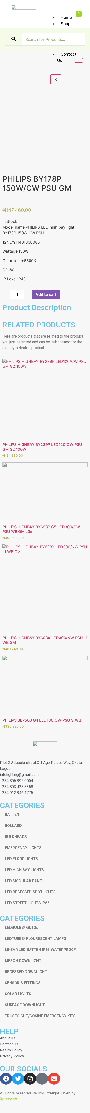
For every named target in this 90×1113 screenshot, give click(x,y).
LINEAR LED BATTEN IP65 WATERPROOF (40, 949)
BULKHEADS (16, 836)
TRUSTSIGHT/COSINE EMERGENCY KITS (40, 1016)
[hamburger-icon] (55, 12)
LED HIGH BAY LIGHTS (24, 870)
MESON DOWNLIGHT (23, 960)
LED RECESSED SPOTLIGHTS (30, 892)
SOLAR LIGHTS (18, 994)
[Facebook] (6, 1079)
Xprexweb (8, 1099)
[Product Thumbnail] (79, 60)
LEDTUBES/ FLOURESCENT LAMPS (35, 938)
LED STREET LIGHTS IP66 (27, 903)
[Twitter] (18, 1079)
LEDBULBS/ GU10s (21, 927)
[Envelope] (54, 1079)
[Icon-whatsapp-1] (42, 1079)
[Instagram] (30, 1079)
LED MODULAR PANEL (24, 881)
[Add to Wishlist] (65, 294)
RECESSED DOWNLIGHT (26, 971)
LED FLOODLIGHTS (21, 859)
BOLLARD (13, 825)
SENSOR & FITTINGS (23, 983)
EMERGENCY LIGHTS (23, 847)
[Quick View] (6, 459)
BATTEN (12, 814)
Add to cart (46, 294)
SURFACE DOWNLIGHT (25, 1005)
